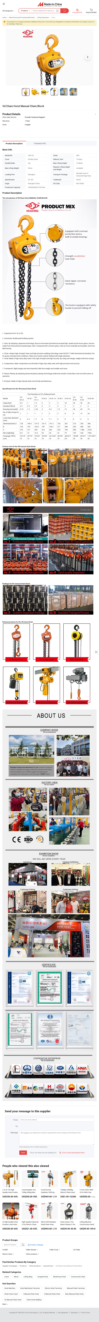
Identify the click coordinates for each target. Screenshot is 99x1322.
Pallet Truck (54, 1250)
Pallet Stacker (31, 1250)
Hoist (53, 17)
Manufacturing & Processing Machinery (22, 17)
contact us (90, 22)
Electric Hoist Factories (53, 1288)
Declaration (74, 1312)
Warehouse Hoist (59, 1276)
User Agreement (63, 1312)
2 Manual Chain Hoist (52, 1294)
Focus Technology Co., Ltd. (34, 1312)
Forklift (5, 1250)
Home (4, 17)
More (4, 1304)
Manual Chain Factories (76, 1288)
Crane (6, 1276)
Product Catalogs (36, 1245)
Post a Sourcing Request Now (72, 1152)
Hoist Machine (9, 1288)
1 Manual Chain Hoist (31, 1294)
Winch (16, 1276)
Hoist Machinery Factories (30, 1288)
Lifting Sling (28, 1276)
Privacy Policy (85, 1312)
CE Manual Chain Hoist (12, 1300)
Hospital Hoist (42, 1276)
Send (23, 1152)
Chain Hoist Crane (11, 1294)
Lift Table (76, 1250)
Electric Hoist (7, 1254)
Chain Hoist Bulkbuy (34, 1300)
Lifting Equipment (43, 17)
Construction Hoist (78, 1276)
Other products (31, 1254)
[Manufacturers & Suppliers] (49, 4)
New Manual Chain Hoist (74, 1294)
